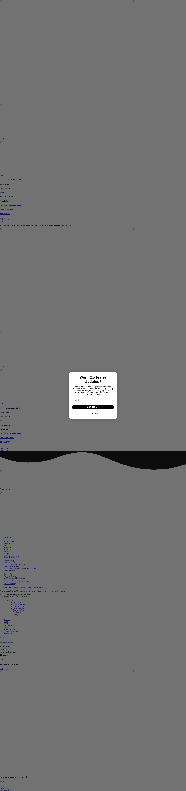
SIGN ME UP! (93, 407)
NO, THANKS (93, 413)
